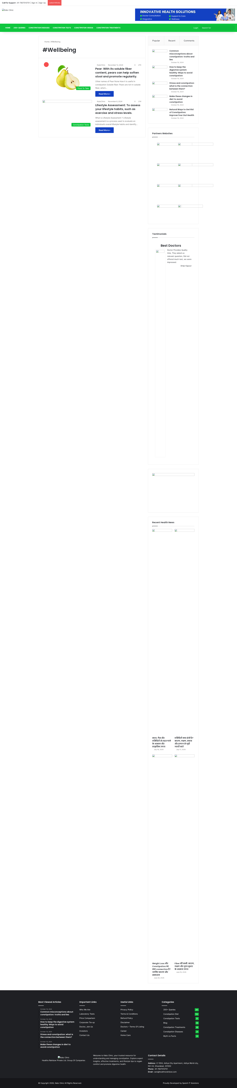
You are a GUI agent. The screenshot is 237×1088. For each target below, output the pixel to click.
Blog (165, 1023)
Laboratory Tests (86, 1014)
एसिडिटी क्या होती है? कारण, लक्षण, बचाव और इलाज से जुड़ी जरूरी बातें (184, 742)
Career (124, 1031)
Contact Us (84, 1035)
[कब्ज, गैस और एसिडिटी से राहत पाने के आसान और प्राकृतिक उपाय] (162, 632)
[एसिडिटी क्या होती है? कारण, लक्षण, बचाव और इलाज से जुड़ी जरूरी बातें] (184, 632)
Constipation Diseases (39, 28)
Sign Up (42, 3)
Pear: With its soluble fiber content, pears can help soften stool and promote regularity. (117, 72)
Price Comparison (87, 1018)
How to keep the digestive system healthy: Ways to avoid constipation (180, 71)
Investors (83, 1031)
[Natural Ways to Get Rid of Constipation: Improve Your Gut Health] (159, 113)
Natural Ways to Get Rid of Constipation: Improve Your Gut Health (181, 112)
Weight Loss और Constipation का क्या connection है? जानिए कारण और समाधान (161, 969)
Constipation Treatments (108, 28)
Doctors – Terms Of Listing (132, 1027)
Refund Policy (127, 1018)
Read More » (104, 94)
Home (7, 28)
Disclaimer (125, 1022)
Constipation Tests (62, 28)
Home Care (126, 1035)
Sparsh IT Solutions (190, 1083)
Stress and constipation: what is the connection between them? (181, 86)
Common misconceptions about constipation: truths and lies (181, 55)
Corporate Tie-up (87, 1022)
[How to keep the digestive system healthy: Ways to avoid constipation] (159, 71)
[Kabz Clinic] (7, 10)
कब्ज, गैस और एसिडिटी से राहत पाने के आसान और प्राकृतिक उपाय (161, 742)
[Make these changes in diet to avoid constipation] (159, 100)
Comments (189, 40)
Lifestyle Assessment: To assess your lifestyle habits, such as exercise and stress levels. (117, 109)
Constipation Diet (171, 1014)
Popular (156, 40)
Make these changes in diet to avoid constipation (180, 99)
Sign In (34, 3)
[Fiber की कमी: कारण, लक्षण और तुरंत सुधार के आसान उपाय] (184, 857)
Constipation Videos (83, 28)
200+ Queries (19, 28)
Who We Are (84, 1010)
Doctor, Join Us (86, 1027)
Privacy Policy (127, 1010)
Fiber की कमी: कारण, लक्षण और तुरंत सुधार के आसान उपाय (184, 966)
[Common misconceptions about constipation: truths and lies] (159, 54)
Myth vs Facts (169, 1036)
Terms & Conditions (129, 1014)
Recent (171, 40)
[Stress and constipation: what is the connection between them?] (159, 87)
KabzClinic (101, 65)
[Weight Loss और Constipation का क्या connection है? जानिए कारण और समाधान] (162, 857)
